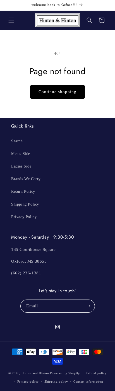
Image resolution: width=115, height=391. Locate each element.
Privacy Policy (24, 217)
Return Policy (23, 191)
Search (17, 141)
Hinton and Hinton (35, 372)
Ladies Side (21, 166)
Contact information (88, 381)
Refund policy (96, 373)
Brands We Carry (26, 179)
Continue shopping (57, 91)
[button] (11, 20)
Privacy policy (28, 381)
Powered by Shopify (65, 372)
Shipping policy (56, 381)
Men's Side (20, 154)
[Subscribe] (88, 306)
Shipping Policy (25, 204)
